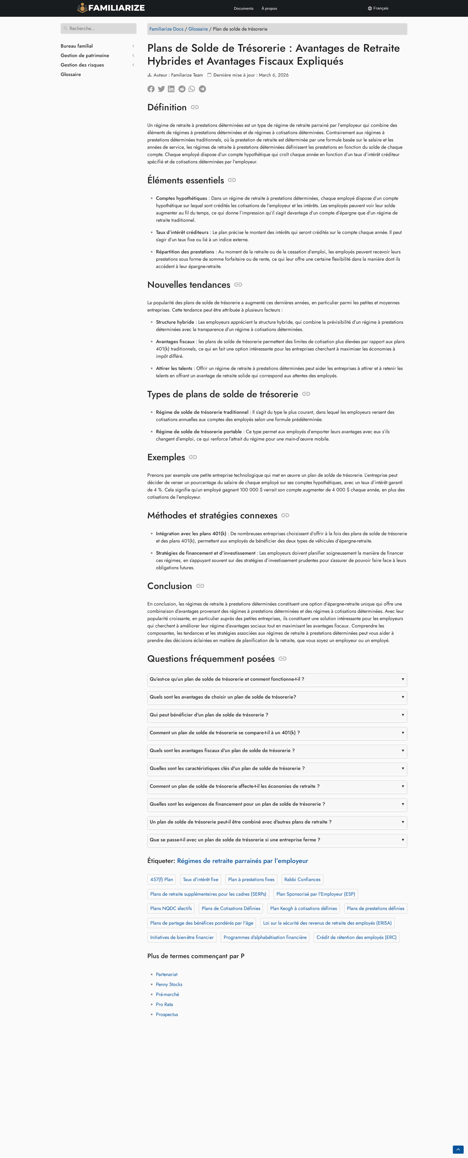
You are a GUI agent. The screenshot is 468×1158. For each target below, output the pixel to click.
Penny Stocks (169, 984)
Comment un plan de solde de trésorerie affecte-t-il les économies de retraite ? (235, 786)
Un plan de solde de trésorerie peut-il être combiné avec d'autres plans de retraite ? (241, 821)
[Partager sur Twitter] (163, 87)
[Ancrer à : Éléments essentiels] (232, 180)
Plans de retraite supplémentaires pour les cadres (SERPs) (208, 894)
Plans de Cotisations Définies (231, 908)
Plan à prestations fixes (251, 879)
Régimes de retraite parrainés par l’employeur (242, 860)
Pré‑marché (167, 994)
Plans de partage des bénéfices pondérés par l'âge (201, 923)
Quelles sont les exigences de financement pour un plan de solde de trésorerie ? (237, 804)
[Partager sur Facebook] (152, 87)
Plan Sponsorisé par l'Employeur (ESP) (316, 894)
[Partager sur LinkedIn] (173, 87)
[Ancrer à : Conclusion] (200, 586)
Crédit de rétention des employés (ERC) (357, 937)
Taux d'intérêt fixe (200, 879)
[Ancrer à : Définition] (195, 107)
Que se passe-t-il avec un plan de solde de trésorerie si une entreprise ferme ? (235, 839)
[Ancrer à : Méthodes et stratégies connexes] (285, 515)
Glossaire (71, 74)
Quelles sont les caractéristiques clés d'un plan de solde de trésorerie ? (227, 768)
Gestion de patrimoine (85, 55)
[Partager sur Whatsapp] (193, 87)
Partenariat (166, 974)
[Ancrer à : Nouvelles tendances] (238, 285)
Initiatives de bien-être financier (182, 937)
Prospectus (167, 1014)
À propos (269, 8)
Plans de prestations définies (375, 908)
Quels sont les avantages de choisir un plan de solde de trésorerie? (223, 696)
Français (380, 8)
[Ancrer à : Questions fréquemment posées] (282, 659)
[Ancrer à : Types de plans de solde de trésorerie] (306, 394)
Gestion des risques (82, 64)
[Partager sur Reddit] (183, 87)
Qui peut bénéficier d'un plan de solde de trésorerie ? (209, 714)
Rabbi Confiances (302, 879)
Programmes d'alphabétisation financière (265, 937)
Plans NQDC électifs (171, 908)
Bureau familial (77, 45)
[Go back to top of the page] (458, 1150)
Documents (243, 8)
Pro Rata (164, 1004)
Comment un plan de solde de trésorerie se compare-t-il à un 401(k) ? (225, 732)
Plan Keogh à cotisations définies (303, 908)
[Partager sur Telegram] (204, 87)
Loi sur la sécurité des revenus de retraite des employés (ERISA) (327, 923)
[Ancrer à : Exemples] (193, 457)
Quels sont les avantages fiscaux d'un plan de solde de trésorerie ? (222, 750)
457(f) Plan (161, 879)
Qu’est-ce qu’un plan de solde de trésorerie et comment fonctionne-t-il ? (227, 679)
